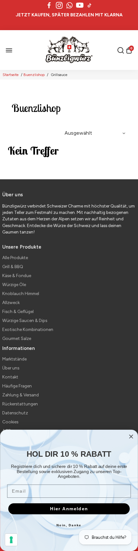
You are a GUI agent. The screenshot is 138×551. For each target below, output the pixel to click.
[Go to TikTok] (89, 5)
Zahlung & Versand (20, 394)
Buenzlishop (34, 74)
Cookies (10, 421)
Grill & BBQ (12, 266)
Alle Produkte (15, 257)
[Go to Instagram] (59, 5)
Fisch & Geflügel (18, 311)
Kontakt (10, 376)
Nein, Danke (69, 525)
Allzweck (11, 302)
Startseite (11, 74)
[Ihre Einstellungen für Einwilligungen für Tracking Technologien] (11, 540)
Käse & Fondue (16, 275)
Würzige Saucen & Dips (24, 320)
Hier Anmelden (69, 508)
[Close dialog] (131, 436)
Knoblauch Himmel (20, 293)
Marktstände (14, 358)
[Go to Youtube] (80, 5)
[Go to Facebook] (49, 5)
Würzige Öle (14, 284)
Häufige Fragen (17, 385)
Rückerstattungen (20, 403)
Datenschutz (15, 412)
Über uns (10, 367)
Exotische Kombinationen (27, 329)
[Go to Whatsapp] (69, 5)
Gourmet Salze (16, 338)
